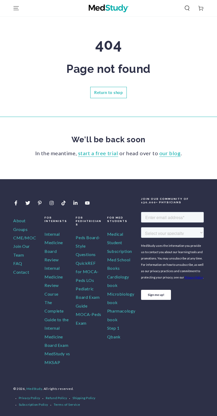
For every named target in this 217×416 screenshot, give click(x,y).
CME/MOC (24, 237)
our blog (170, 153)
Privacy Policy (29, 398)
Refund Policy (56, 398)
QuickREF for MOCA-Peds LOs (87, 272)
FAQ (17, 263)
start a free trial (98, 153)
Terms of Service (67, 404)
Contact (21, 272)
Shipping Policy (84, 398)
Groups (20, 229)
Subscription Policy (33, 404)
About (19, 220)
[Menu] (16, 8)
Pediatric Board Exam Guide (88, 297)
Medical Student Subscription (119, 242)
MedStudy (34, 389)
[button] (187, 8)
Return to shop (108, 92)
